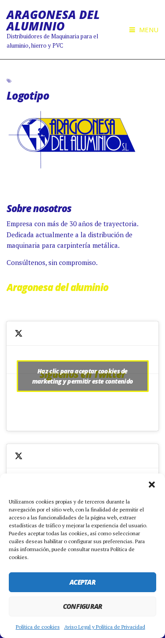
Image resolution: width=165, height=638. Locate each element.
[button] (151, 484)
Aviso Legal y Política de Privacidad (104, 626)
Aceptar (82, 582)
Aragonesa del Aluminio (53, 20)
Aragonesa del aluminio (57, 287)
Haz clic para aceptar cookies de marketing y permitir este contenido (82, 376)
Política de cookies (38, 626)
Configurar (83, 606)
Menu (147, 29)
